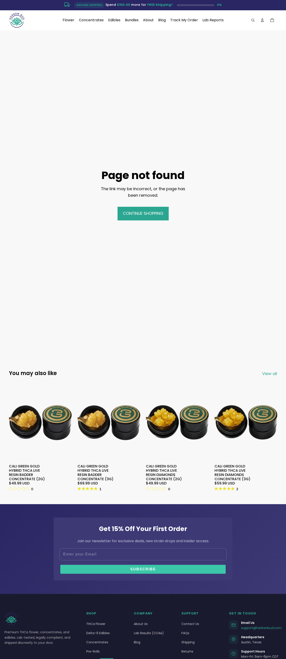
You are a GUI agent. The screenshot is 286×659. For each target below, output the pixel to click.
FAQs (185, 633)
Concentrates (97, 642)
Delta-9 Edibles (98, 633)
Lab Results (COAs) (149, 633)
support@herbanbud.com (261, 628)
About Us (141, 624)
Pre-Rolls (93, 651)
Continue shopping (143, 213)
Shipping (188, 642)
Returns (187, 651)
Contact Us (190, 624)
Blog (137, 642)
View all (269, 373)
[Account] (262, 20)
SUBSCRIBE (143, 569)
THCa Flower (95, 624)
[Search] (253, 20)
